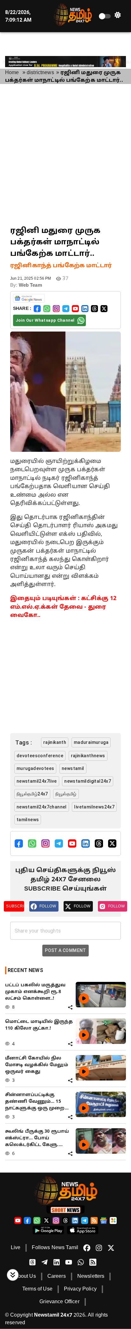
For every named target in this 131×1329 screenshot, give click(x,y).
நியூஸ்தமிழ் (65, 793)
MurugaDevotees (35, 768)
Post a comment (65, 950)
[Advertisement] (65, 154)
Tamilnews (28, 819)
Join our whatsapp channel (45, 320)
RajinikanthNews (88, 755)
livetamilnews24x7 (94, 806)
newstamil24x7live (37, 781)
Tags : (23, 742)
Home (12, 73)
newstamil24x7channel (42, 806)
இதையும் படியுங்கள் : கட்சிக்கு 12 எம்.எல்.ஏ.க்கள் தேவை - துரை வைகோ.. (63, 607)
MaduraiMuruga (91, 742)
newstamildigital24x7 (87, 781)
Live (16, 1248)
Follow (47, 906)
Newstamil (73, 768)
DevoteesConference (40, 755)
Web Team (30, 286)
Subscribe (15, 906)
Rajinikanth (54, 742)
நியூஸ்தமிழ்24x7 (32, 793)
